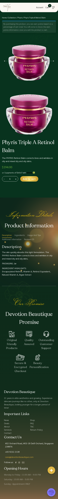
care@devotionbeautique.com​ (19, 457)
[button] (51, 470)
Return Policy (36, 429)
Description (7, 235)
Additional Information (11, 239)
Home (4, 17)
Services (8, 429)
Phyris (20, 17)
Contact (7, 432)
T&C (32, 426)
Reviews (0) (29, 239)
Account (39, 7)
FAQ (32, 423)
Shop (32, 420)
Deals (6, 423)
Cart (47, 7)
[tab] (7, 236)
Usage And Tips (34, 235)
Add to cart (29, 178)
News (6, 420)
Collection (12, 17)
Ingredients (19, 235)
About (7, 426)
